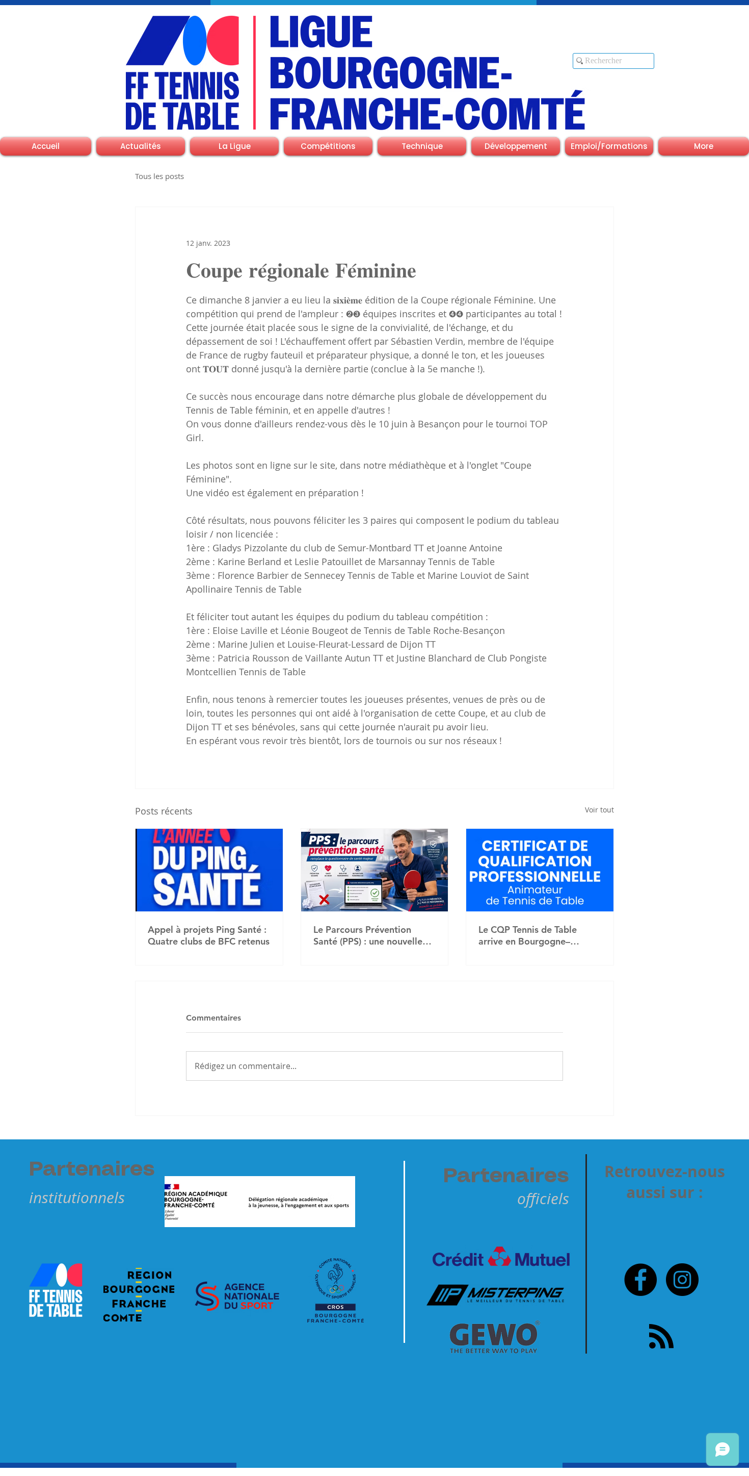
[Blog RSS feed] (661, 1337)
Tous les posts (159, 176)
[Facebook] (640, 1279)
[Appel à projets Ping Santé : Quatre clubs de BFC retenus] (209, 870)
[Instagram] (682, 1279)
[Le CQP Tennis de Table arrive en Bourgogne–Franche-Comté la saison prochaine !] (539, 870)
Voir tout (599, 810)
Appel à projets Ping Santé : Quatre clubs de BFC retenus (209, 935)
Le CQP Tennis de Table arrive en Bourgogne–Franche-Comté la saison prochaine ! (530, 935)
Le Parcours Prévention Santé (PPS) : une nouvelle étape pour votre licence (367, 935)
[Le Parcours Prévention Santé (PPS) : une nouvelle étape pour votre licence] (374, 870)
